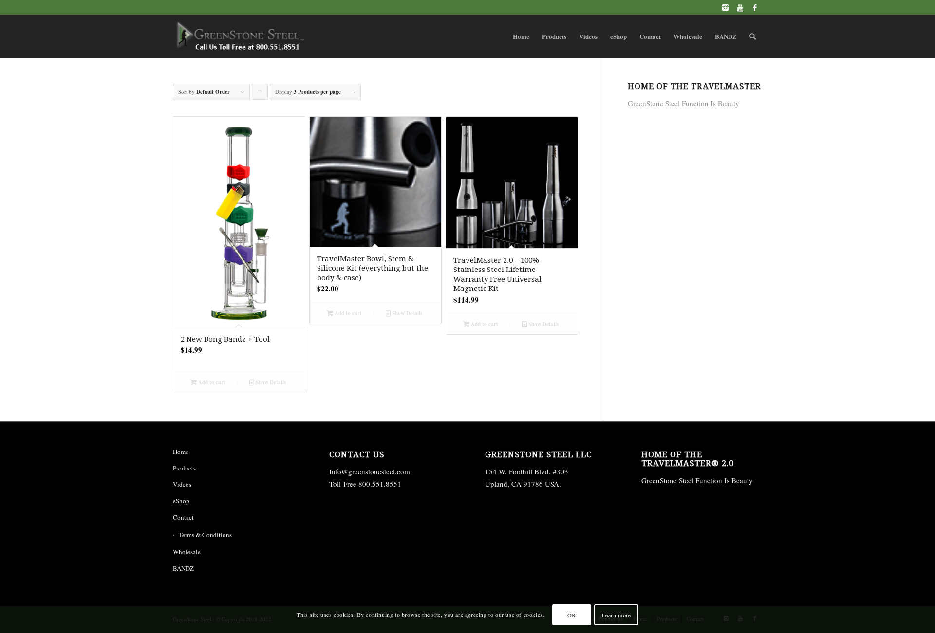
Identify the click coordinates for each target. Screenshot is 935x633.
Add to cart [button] (211, 382)
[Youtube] (740, 7)
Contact (183, 517)
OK (572, 614)
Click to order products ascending (260, 94)
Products (184, 468)
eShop (181, 500)
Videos (182, 484)
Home (180, 451)
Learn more (616, 614)
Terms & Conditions (205, 534)
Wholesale (187, 551)
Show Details (270, 382)
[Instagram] (725, 7)
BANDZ (183, 568)
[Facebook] (755, 7)
